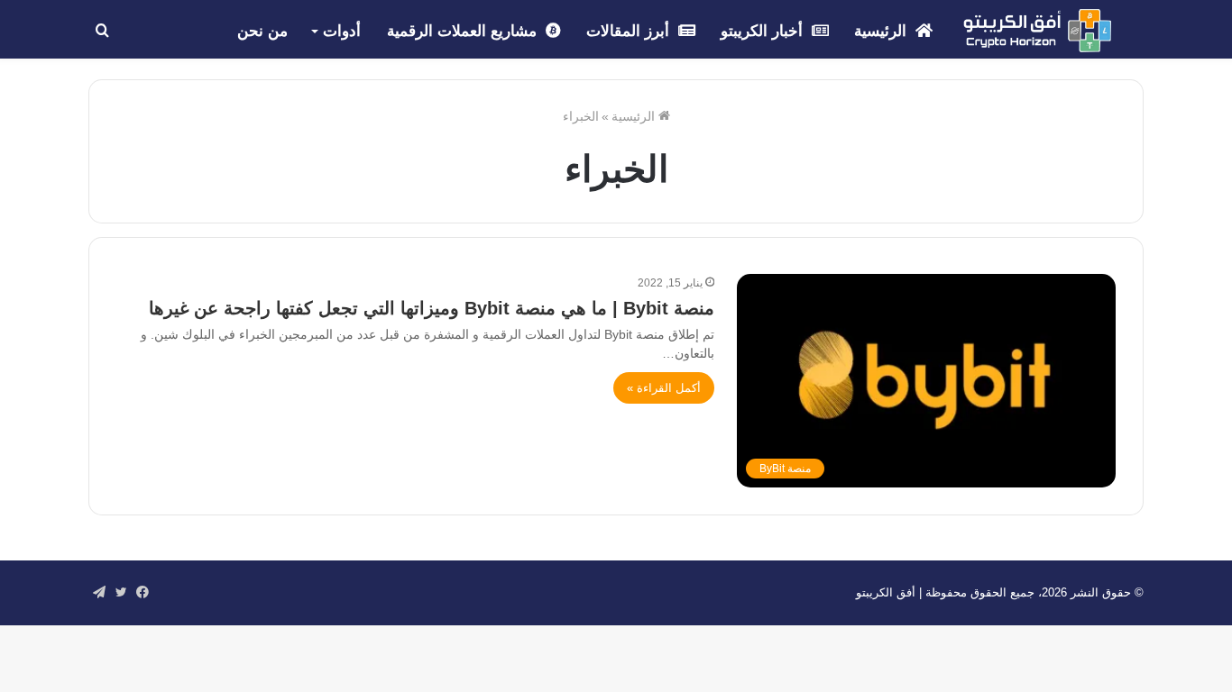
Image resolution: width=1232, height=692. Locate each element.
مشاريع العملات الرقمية (464, 31)
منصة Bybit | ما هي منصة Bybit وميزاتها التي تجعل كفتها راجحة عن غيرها (431, 308)
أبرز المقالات (630, 31)
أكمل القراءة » (664, 388)
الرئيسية (882, 31)
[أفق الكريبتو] (1037, 30)
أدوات (342, 31)
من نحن (262, 31)
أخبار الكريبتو (764, 31)
